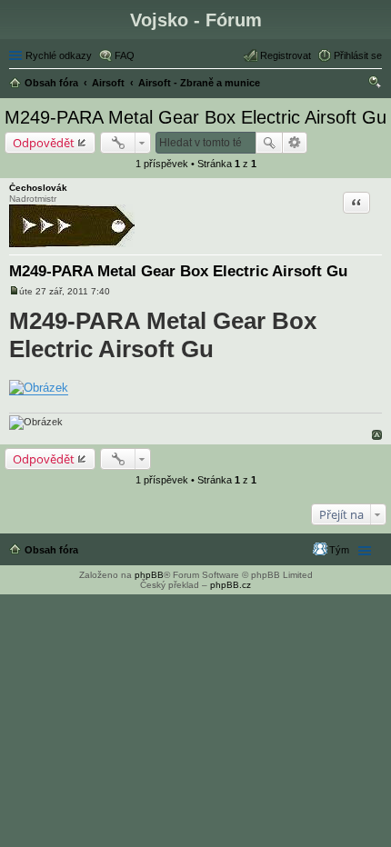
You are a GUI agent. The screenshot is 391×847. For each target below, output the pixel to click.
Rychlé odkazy (58, 55)
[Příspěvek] (14, 291)
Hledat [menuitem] (375, 84)
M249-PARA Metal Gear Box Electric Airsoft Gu (195, 117)
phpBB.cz (230, 585)
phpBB (149, 575)
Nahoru (377, 435)
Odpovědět (44, 143)
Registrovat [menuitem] (285, 55)
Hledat (269, 143)
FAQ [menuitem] (125, 55)
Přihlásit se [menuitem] (358, 55)
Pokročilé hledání (295, 143)
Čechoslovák (38, 188)
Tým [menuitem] (339, 549)
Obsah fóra (51, 549)
